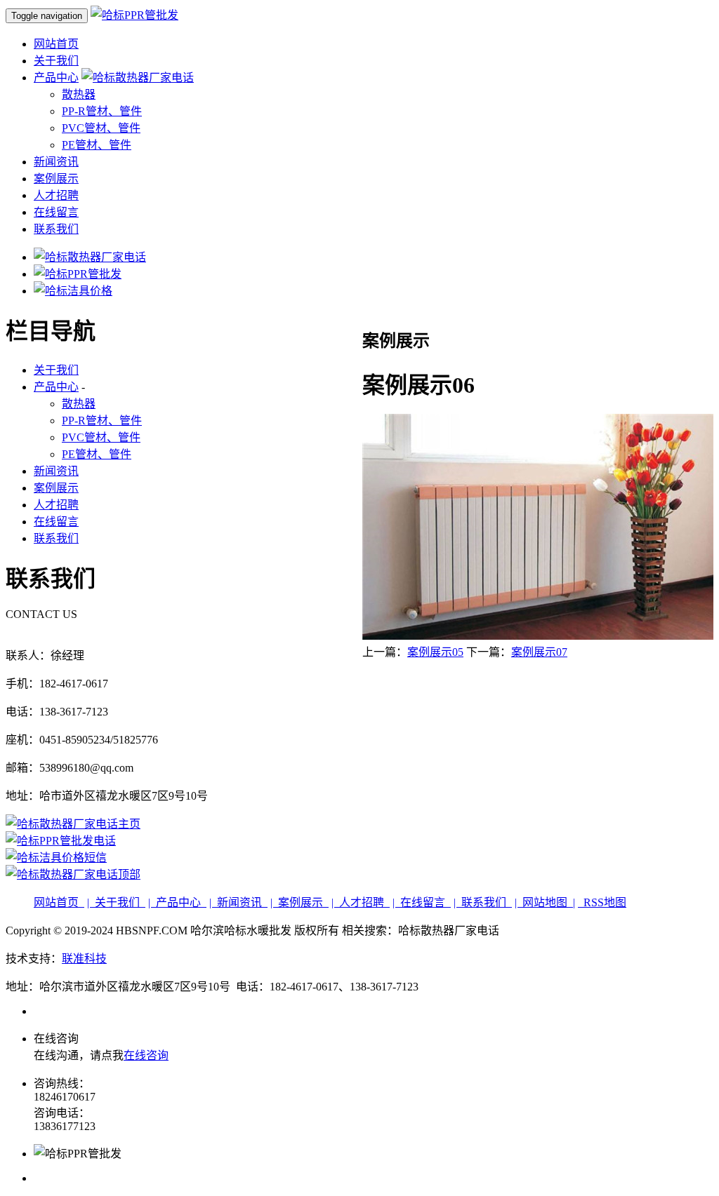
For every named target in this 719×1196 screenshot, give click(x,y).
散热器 (78, 94)
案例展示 (56, 178)
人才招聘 (56, 195)
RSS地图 (602, 902)
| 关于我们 (116, 902)
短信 (95, 858)
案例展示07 (539, 652)
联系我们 (56, 229)
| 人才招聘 (360, 902)
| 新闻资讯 (238, 902)
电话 (104, 841)
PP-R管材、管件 (102, 111)
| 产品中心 (177, 902)
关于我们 (56, 61)
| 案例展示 (299, 902)
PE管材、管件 (96, 145)
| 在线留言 (422, 902)
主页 (129, 824)
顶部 (129, 874)
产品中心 (56, 77)
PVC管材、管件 (101, 128)
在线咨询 (146, 1055)
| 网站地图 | (545, 902)
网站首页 (56, 44)
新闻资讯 (56, 162)
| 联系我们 (483, 902)
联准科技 (84, 959)
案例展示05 (435, 652)
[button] (137, 77)
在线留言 (56, 212)
